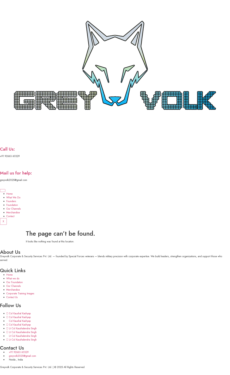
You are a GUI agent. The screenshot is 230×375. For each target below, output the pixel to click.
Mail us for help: (16, 173)
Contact (10, 216)
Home (9, 194)
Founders (11, 201)
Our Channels (13, 209)
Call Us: (7, 149)
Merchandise (13, 212)
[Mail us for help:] (4, 164)
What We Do (13, 197)
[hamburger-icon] (2, 190)
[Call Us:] (4, 140)
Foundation (12, 205)
